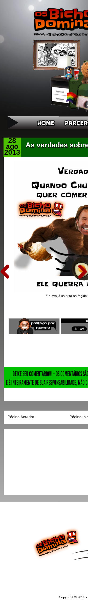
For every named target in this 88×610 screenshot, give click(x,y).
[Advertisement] (37, 460)
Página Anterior (21, 417)
